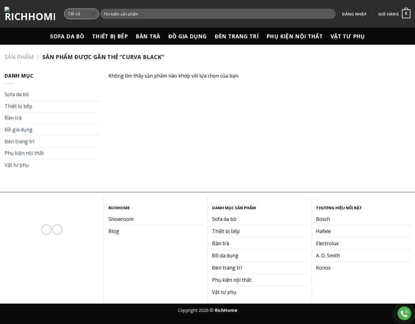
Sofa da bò (67, 36)
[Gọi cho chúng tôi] (57, 230)
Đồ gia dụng (187, 36)
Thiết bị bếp (110, 36)
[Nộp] (330, 14)
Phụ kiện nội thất (294, 36)
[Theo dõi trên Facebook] (46, 230)
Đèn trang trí (237, 36)
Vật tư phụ (348, 36)
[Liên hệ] (404, 313)
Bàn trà (147, 36)
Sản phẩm (19, 57)
